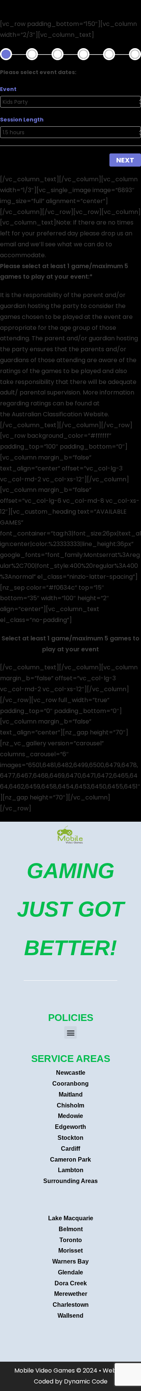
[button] (70, 1032)
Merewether (70, 1294)
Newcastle (70, 1072)
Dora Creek (71, 1283)
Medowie (70, 1116)
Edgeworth (70, 1127)
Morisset (70, 1250)
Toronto (70, 1240)
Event (8, 89)
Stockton (70, 1138)
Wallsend (70, 1315)
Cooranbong (70, 1083)
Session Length (22, 119)
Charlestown (71, 1305)
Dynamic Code (86, 1381)
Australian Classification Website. (60, 414)
